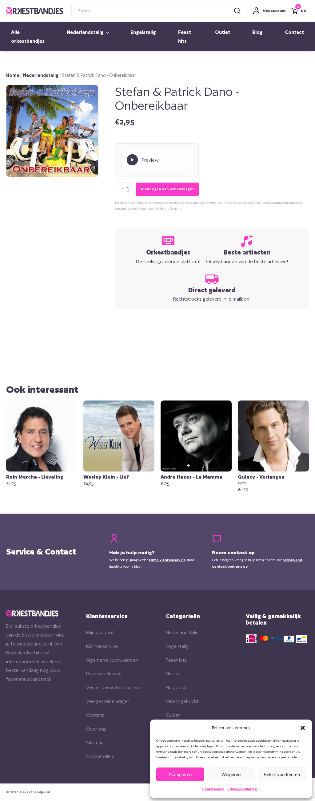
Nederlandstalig (85, 32)
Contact (294, 32)
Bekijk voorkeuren (282, 774)
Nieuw (172, 674)
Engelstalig (143, 32)
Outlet (222, 32)
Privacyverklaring (242, 789)
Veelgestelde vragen (108, 701)
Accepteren (180, 774)
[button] (303, 728)
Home (12, 75)
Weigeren (231, 774)
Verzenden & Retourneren (114, 687)
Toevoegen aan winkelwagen (167, 189)
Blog (257, 32)
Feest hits (184, 36)
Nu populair (178, 687)
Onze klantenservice (167, 560)
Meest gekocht (182, 701)
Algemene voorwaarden (112, 660)
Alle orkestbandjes (28, 36)
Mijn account (100, 632)
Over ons (96, 729)
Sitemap (95, 742)
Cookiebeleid (213, 789)
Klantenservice (102, 646)
